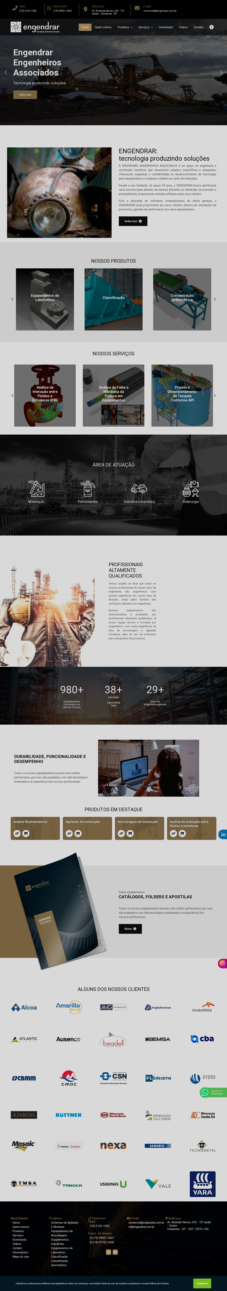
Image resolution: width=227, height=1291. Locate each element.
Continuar (202, 1283)
